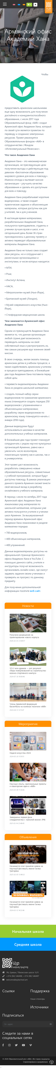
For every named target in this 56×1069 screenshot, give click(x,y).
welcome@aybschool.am (15, 979)
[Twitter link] (16, 1045)
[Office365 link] (14, 4)
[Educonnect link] (24, 4)
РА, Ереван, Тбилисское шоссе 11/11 (20, 972)
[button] (29, 5)
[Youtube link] (23, 1045)
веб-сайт (35, 590)
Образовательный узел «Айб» (20, 1059)
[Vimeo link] (30, 1045)
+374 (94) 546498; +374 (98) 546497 (20, 976)
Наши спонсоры (37, 998)
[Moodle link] (19, 4)
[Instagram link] (9, 1045)
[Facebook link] (3, 1045)
